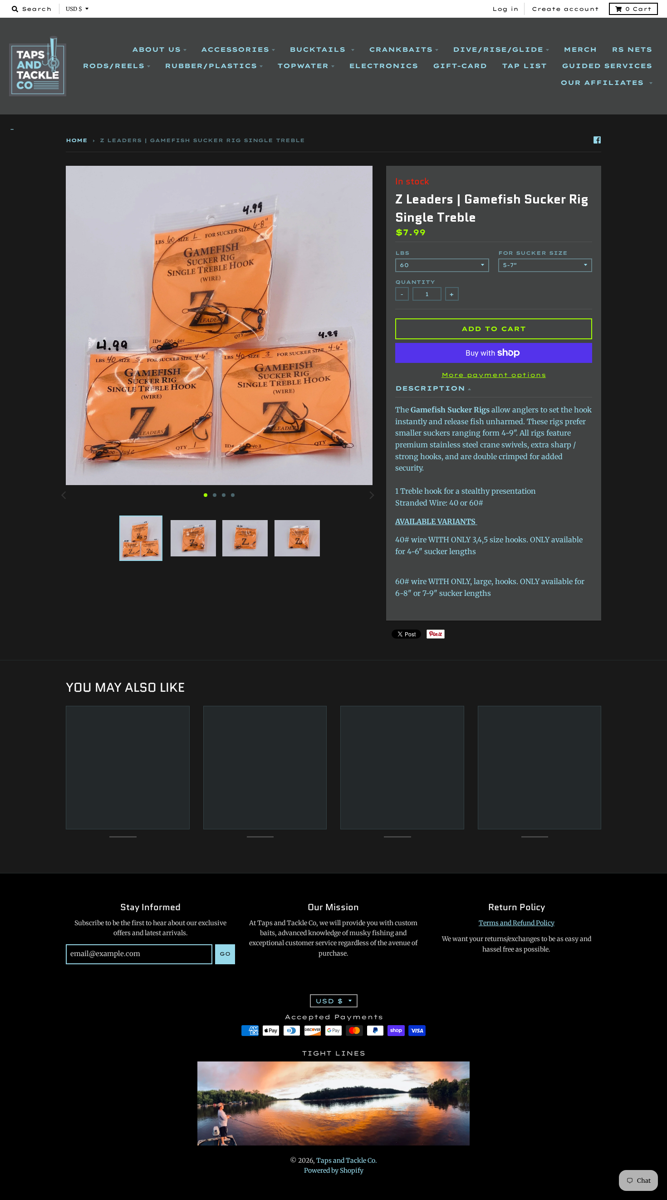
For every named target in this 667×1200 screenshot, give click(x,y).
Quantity (415, 282)
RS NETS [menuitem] (632, 49)
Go (225, 954)
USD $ (74, 8)
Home (77, 140)
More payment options (493, 374)
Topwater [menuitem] (303, 66)
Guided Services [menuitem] (607, 66)
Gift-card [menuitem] (460, 66)
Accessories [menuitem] (235, 49)
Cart (638, 8)
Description (430, 388)
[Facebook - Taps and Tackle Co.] (597, 140)
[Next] (372, 495)
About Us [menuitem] (156, 49)
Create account (565, 8)
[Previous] (65, 495)
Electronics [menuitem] (383, 66)
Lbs (402, 253)
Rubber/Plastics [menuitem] (211, 66)
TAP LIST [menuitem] (524, 66)
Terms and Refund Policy (516, 923)
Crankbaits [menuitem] (400, 49)
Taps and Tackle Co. (346, 1160)
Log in (505, 8)
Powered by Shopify (333, 1170)
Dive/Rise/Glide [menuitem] (498, 49)
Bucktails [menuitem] (318, 49)
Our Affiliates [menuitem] (603, 83)
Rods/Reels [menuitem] (113, 66)
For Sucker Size (533, 253)
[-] (333, 130)
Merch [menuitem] (580, 49)
